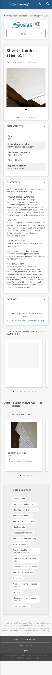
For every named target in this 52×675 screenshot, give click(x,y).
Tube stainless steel (21, 606)
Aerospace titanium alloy (23, 533)
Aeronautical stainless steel (24, 504)
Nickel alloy (17, 578)
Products (25, 33)
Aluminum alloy (19, 527)
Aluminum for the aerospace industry (24, 599)
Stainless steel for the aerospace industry (21, 551)
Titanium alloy (31, 510)
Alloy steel (17, 510)
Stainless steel (19, 498)
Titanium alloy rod (20, 566)
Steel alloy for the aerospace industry (24, 559)
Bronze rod (17, 592)
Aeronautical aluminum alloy (24, 538)
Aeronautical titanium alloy (24, 521)
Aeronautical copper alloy (23, 572)
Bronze (35, 566)
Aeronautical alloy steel (22, 515)
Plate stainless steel (21, 544)
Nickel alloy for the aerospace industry (25, 585)
